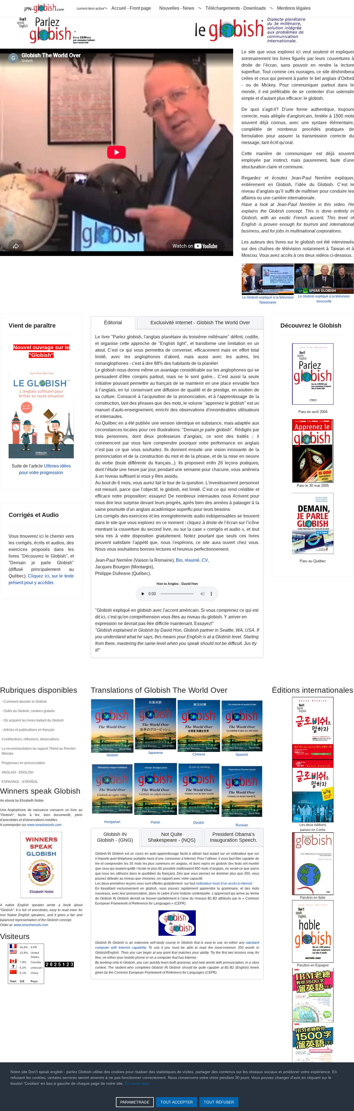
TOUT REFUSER (219, 1102)
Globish (112, 755)
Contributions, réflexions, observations (30, 739)
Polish (155, 822)
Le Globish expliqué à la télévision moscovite (324, 298)
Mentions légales (294, 8)
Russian (242, 825)
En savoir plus (137, 1083)
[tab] (113, 323)
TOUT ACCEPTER (176, 1102)
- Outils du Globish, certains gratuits (28, 711)
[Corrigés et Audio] (313, 451)
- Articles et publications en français (28, 730)
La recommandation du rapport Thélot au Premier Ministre (39, 751)
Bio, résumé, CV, (192, 560)
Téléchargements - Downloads (235, 8)
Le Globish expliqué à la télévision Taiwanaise (267, 300)
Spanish (242, 755)
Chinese (198, 754)
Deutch (198, 823)
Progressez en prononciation (23, 763)
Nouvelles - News (176, 8)
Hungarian (112, 822)
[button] (78, 739)
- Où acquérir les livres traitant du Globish (33, 720)
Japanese (155, 752)
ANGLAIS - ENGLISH (17, 772)
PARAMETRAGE (134, 1102)
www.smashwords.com (44, 825)
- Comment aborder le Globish (24, 702)
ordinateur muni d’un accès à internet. (224, 883)
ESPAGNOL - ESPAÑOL (20, 782)
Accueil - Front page (131, 8)
